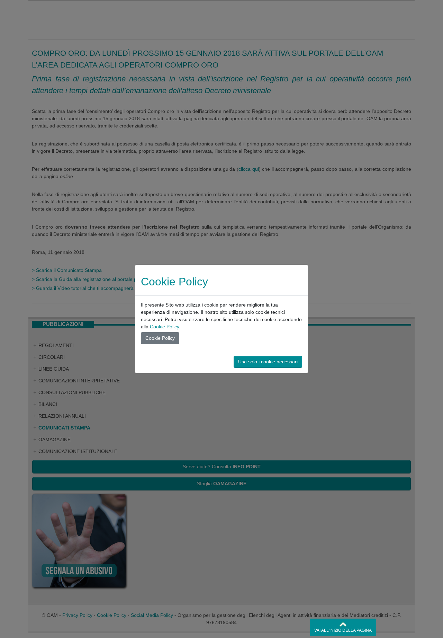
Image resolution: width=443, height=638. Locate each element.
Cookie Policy (164, 326)
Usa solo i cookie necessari (268, 361)
